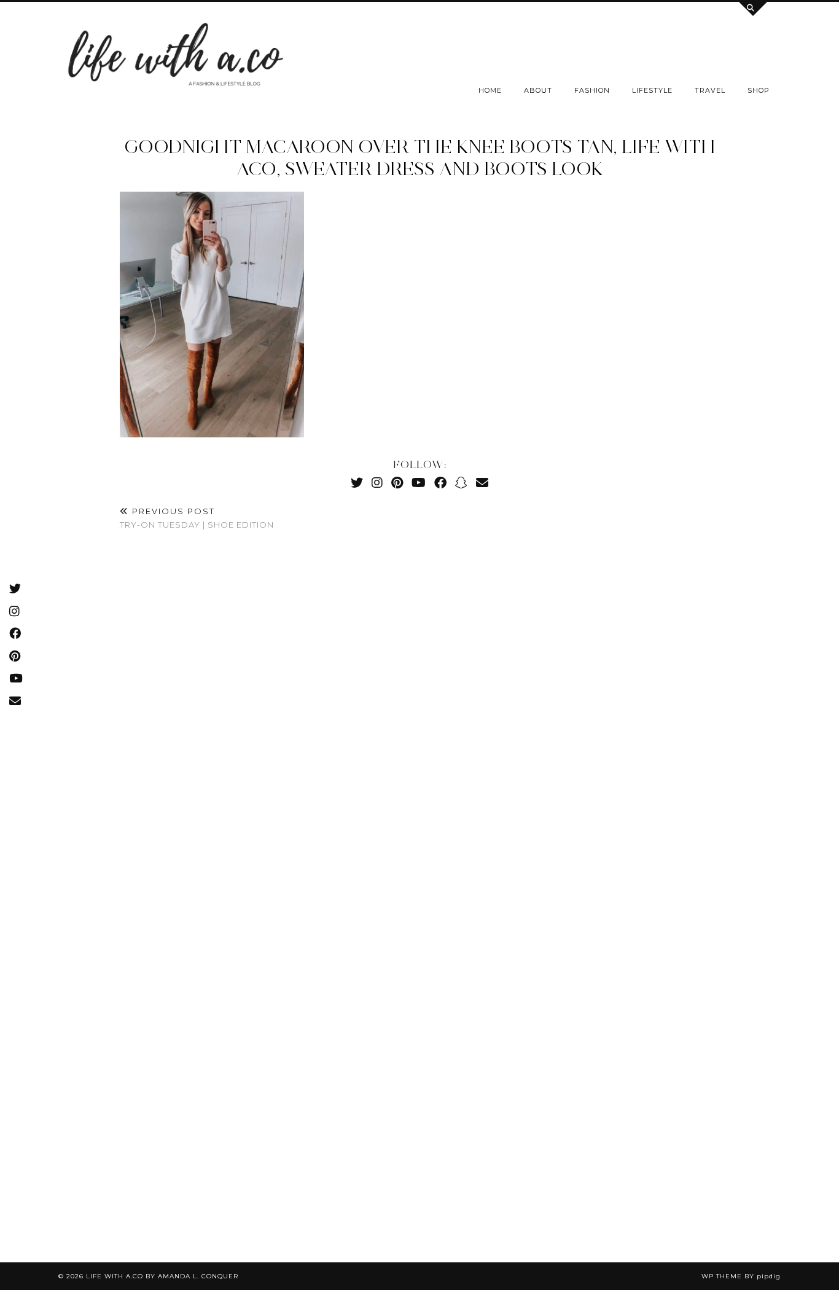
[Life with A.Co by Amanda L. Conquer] (173, 58)
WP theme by (741, 1276)
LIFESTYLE (652, 90)
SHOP (758, 90)
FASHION (592, 90)
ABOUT (538, 90)
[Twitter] (357, 482)
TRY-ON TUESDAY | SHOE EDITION (197, 518)
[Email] (482, 482)
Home (490, 90)
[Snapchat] (461, 482)
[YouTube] (419, 482)
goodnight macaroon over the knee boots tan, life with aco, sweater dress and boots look (420, 157)
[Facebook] (440, 482)
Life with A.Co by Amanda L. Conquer (162, 1276)
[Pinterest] (397, 482)
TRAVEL (710, 90)
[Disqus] (419, 723)
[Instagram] (377, 482)
